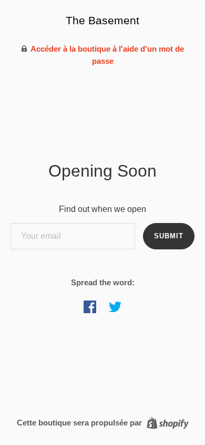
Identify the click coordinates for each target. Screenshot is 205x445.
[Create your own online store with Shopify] (166, 422)
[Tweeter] (115, 306)
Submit (168, 236)
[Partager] (89, 306)
